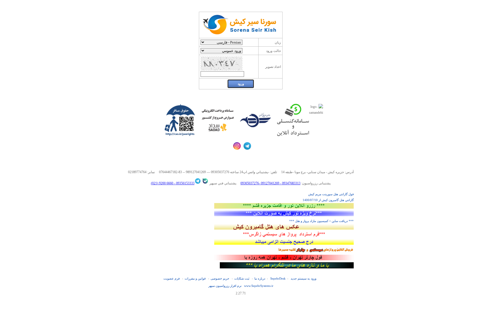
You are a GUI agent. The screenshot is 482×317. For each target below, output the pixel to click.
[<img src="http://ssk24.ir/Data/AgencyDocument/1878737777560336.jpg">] (316, 251)
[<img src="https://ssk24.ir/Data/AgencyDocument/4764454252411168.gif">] (284, 215)
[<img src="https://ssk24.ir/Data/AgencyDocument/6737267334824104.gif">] (284, 259)
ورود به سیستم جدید (303, 278)
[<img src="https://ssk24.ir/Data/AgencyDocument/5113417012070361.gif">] (284, 243)
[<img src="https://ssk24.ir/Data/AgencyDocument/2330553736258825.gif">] (284, 207)
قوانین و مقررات (195, 278)
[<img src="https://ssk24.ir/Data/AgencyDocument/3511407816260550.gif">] (284, 236)
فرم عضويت (171, 278)
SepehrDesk (278, 278)
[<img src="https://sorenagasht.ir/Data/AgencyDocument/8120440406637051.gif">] (284, 228)
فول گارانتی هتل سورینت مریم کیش (331, 194)
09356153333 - (183, 183)
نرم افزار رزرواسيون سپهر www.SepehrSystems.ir (240, 285)
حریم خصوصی (220, 278)
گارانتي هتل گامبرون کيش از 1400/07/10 (328, 200)
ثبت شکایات (241, 278)
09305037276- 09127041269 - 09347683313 (270, 183)
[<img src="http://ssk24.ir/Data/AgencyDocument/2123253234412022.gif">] (287, 267)
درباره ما (259, 278)
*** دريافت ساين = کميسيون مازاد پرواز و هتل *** (321, 221)
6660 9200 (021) (162, 183)
